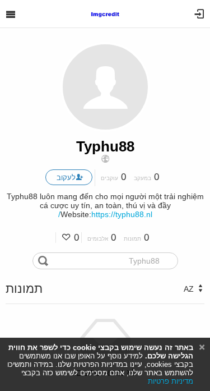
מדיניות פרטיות (170, 381)
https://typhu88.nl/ (105, 214)
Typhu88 (105, 146)
